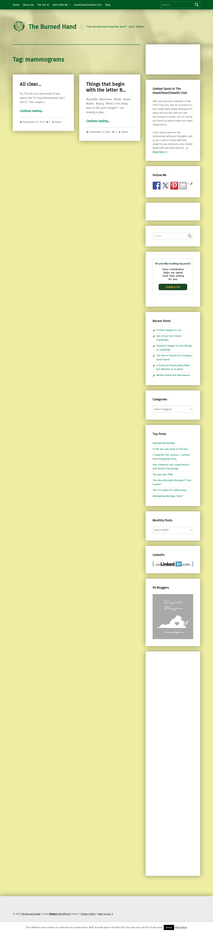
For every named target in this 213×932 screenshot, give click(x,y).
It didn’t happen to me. (169, 330)
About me (28, 4)
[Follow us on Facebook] (157, 186)
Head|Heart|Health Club (88, 4)
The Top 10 (43, 4)
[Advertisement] (170, 58)
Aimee (58, 121)
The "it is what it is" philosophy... (170, 490)
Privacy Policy (88, 913)
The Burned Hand (52, 26)
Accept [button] (169, 927)
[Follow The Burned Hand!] (165, 186)
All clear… (30, 84)
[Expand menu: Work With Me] (69, 5)
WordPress (64, 913)
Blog (107, 4)
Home (16, 4)
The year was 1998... (163, 474)
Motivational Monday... (164, 443)
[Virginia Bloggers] (173, 616)
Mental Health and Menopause (173, 375)
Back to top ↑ (105, 913)
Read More (181, 927)
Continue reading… (31, 110)
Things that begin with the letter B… (106, 87)
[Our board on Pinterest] (174, 186)
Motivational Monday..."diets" (168, 496)
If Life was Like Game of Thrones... (171, 449)
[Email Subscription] (183, 186)
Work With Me (60, 4)
